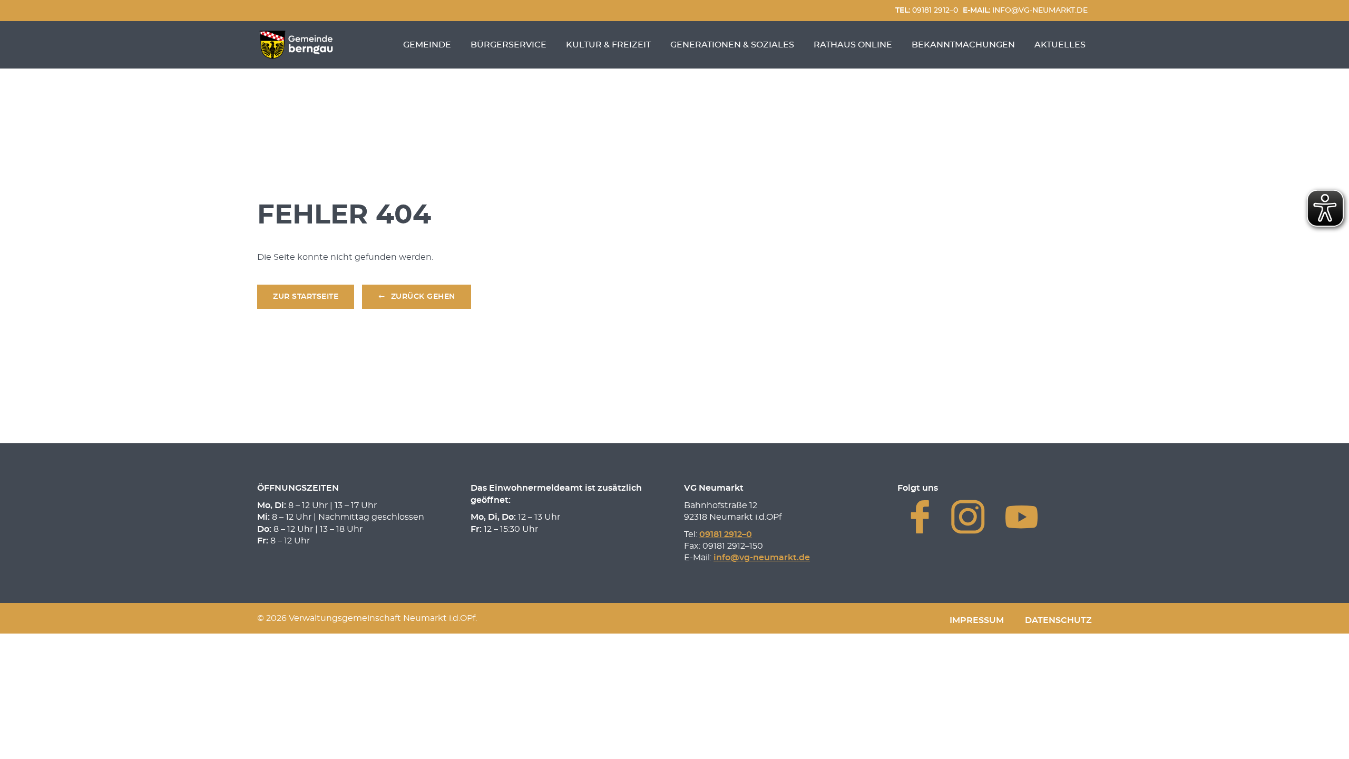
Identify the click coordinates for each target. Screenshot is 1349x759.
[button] (416, 297)
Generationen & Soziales (732, 45)
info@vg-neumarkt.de (1025, 10)
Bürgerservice (508, 45)
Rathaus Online (853, 45)
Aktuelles (1060, 45)
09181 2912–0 (926, 10)
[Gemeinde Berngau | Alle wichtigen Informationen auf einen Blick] (296, 45)
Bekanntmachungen (963, 45)
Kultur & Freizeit (608, 45)
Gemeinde (427, 45)
